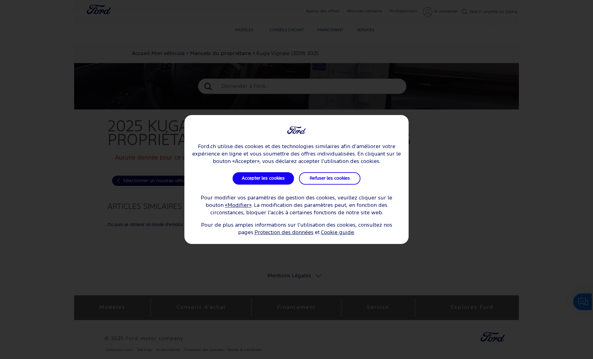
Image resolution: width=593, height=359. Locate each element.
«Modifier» (238, 205)
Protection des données (283, 232)
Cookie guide (337, 232)
